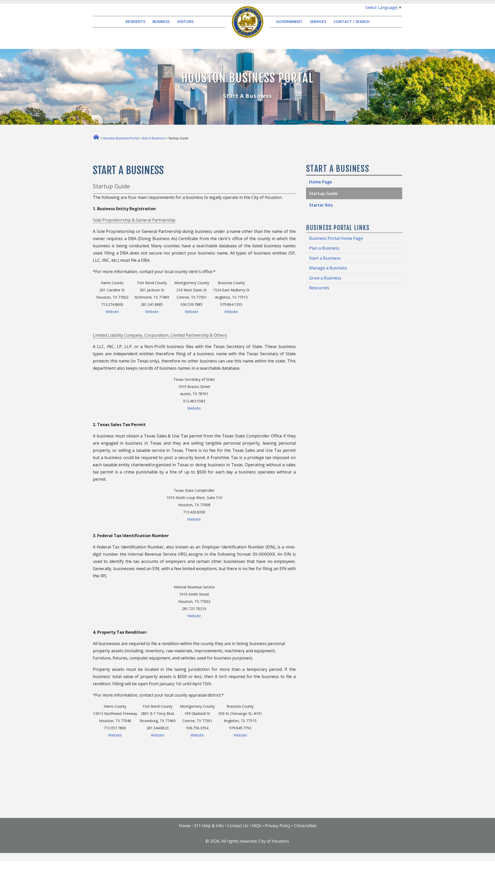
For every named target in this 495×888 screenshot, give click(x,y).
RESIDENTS (135, 21)
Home (185, 825)
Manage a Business (328, 268)
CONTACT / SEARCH (351, 21)
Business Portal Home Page (336, 238)
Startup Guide (323, 193)
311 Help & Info (209, 825)
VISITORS (185, 21)
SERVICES (318, 21)
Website (112, 311)
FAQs (256, 825)
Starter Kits (321, 205)
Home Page (320, 182)
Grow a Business (325, 278)
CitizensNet (305, 825)
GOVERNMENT (289, 21)
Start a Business (325, 258)
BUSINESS (161, 21)
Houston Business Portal (120, 138)
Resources (319, 288)
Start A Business (153, 138)
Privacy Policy (278, 825)
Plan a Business (324, 248)
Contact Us (237, 825)
